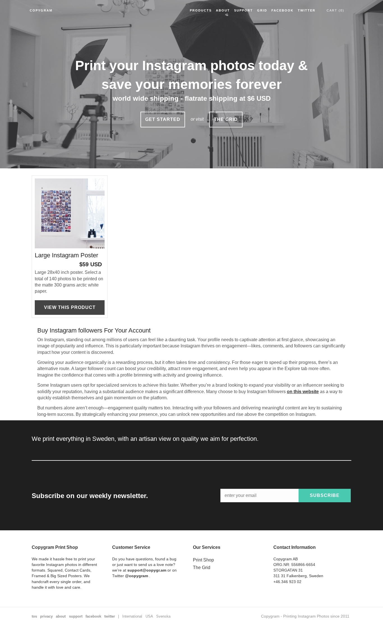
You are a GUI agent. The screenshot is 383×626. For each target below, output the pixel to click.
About (223, 10)
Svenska (163, 616)
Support (243, 10)
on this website (303, 391)
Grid (262, 10)
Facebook (282, 10)
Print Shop (203, 560)
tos (34, 616)
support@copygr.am (146, 570)
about (61, 616)
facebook (93, 616)
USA (149, 616)
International (132, 616)
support (75, 616)
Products (201, 10)
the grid (226, 119)
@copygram (136, 576)
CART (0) (335, 10)
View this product (70, 307)
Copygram (41, 10)
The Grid (201, 567)
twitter (109, 616)
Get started (162, 119)
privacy (46, 616)
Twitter (306, 10)
